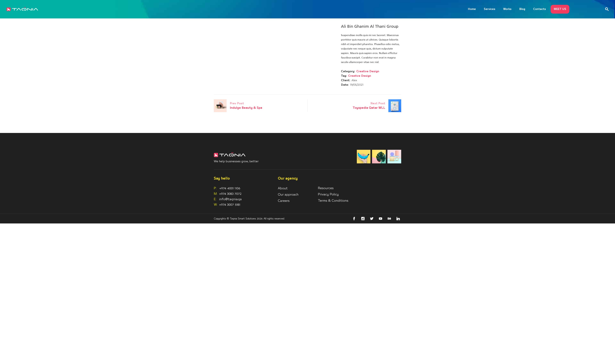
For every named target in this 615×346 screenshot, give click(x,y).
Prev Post (237, 103)
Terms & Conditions (333, 200)
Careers (284, 200)
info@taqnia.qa (230, 199)
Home (472, 9)
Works (507, 9)
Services (489, 9)
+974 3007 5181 (229, 204)
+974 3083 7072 (230, 193)
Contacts (539, 9)
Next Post (377, 103)
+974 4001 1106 (227, 188)
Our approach (288, 194)
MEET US (560, 9)
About (283, 188)
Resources (326, 188)
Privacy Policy (328, 194)
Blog (522, 9)
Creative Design (367, 71)
